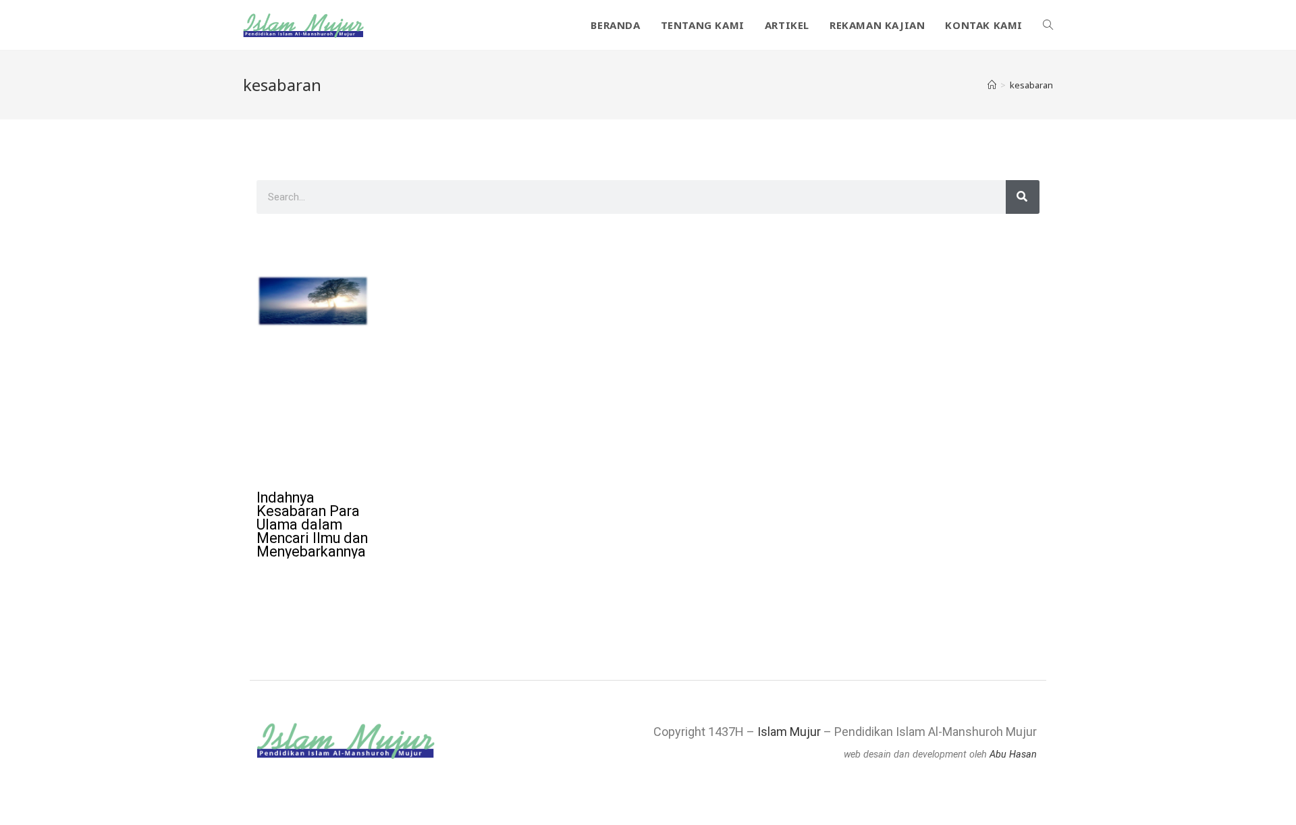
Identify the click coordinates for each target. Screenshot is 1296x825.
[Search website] (1048, 25)
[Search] (1023, 197)
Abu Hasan (1013, 754)
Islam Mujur (789, 731)
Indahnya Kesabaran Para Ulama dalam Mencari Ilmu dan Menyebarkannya (312, 524)
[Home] (992, 85)
